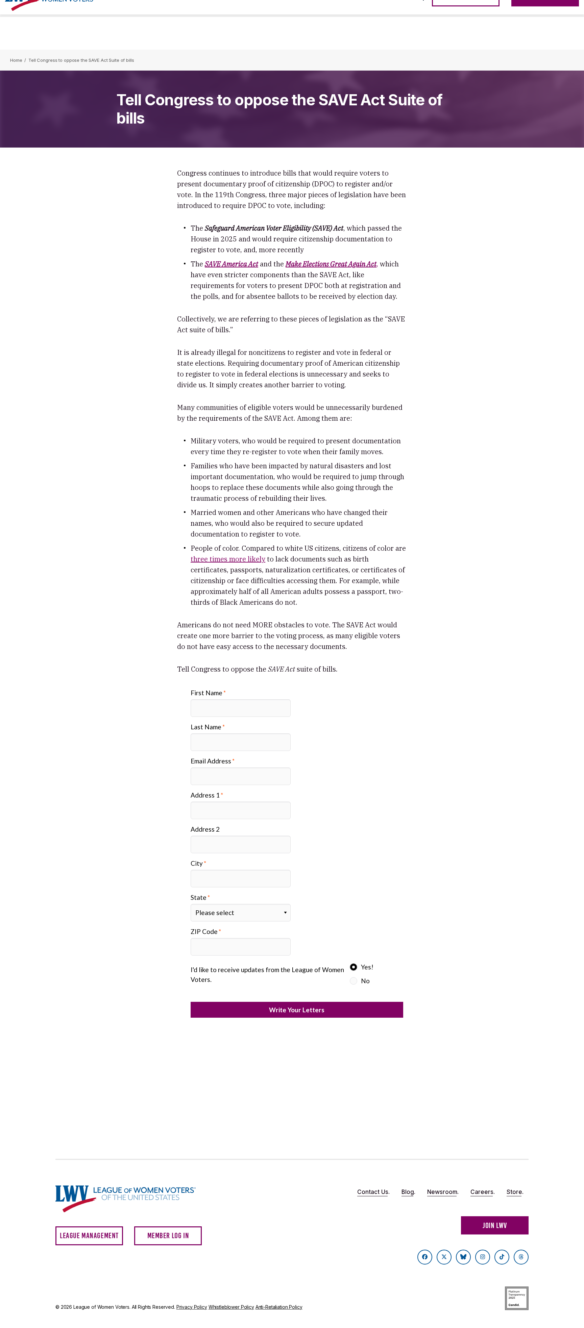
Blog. (408, 1192)
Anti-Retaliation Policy (279, 1307)
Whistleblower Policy (231, 1307)
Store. (515, 1192)
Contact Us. (373, 1192)
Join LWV (495, 1225)
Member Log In (168, 1235)
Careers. (482, 1192)
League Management (89, 1235)
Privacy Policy (191, 1307)
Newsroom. (443, 1192)
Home (16, 60)
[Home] (131, 1199)
